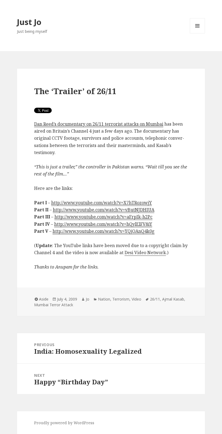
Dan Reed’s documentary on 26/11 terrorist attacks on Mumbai (98, 124)
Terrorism (120, 299)
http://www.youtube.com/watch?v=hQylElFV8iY (103, 224)
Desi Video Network (145, 253)
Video (136, 299)
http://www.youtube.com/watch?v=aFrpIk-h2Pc (103, 217)
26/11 (155, 299)
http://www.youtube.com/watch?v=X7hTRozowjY (101, 203)
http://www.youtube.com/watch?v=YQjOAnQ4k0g (104, 231)
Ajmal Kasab (173, 299)
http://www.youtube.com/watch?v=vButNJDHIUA (103, 210)
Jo (87, 299)
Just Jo (29, 22)
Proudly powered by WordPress (64, 422)
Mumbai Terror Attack (53, 304)
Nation (104, 299)
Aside (43, 299)
